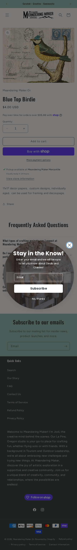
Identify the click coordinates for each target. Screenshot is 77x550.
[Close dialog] (69, 245)
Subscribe (38, 288)
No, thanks (38, 299)
